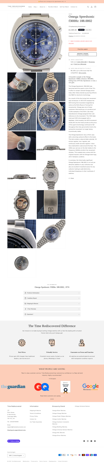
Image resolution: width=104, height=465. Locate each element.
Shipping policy (52, 461)
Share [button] (72, 178)
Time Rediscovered (16, 461)
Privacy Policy (34, 416)
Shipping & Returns (35, 410)
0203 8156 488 (82, 62)
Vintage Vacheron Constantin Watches (60, 423)
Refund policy (26, 461)
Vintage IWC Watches (58, 432)
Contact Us (33, 419)
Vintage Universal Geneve (82, 406)
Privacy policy (34, 461)
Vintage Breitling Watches (59, 427)
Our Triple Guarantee (36, 422)
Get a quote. (82, 73)
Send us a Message (80, 64)
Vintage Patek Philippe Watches (61, 416)
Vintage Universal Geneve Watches (62, 429)
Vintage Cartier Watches (59, 419)
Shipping (71, 36)
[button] (36, 7)
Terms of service (43, 461)
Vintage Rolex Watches (59, 410)
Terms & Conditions (35, 413)
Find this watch (83, 49)
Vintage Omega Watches (59, 413)
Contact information (62, 461)
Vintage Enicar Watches (59, 435)
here (62, 396)
